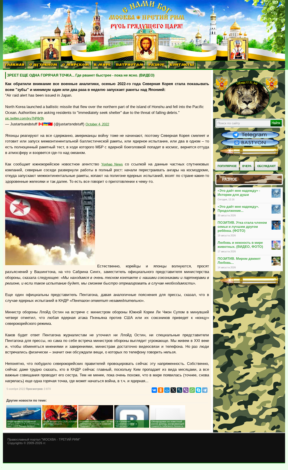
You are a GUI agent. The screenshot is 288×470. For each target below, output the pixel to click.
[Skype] (198, 390)
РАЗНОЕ (156, 65)
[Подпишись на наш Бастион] (250, 145)
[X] (173, 390)
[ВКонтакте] (154, 390)
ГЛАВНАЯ (14, 65)
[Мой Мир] (167, 390)
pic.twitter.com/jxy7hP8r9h (24, 118)
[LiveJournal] (179, 390)
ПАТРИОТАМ (129, 65)
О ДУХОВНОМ (43, 65)
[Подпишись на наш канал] (250, 137)
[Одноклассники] (160, 390)
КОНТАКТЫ (182, 65)
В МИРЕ (102, 65)
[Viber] (186, 390)
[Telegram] (204, 390)
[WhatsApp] (192, 390)
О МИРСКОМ (75, 65)
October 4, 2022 (97, 124)
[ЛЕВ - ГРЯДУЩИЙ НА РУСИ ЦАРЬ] (246, 115)
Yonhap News (112, 164)
